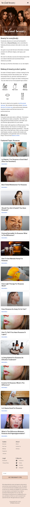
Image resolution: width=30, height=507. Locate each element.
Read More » (5, 164)
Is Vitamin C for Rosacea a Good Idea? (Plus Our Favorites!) (15, 160)
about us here (15, 135)
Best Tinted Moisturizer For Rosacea (14, 185)
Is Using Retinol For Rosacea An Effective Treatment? (12, 359)
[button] (28, 3)
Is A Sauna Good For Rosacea (12, 408)
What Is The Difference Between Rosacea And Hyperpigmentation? (13, 432)
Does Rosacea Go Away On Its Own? (14, 309)
